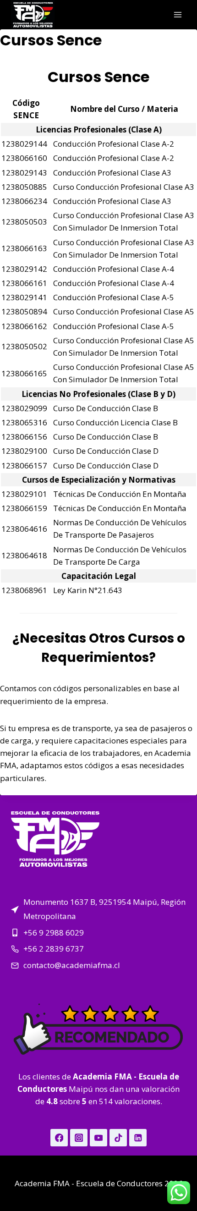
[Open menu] (177, 14)
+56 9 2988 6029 (53, 932)
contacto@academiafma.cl (71, 965)
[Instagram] (78, 1137)
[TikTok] (117, 1137)
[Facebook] (58, 1137)
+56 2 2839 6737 (53, 948)
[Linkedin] (137, 1137)
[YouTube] (98, 1137)
